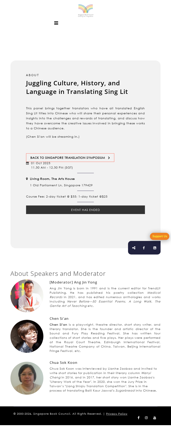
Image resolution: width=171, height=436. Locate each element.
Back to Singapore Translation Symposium (67, 158)
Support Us (159, 236)
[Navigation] (56, 23)
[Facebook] (144, 247)
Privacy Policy (116, 414)
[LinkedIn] (154, 247)
